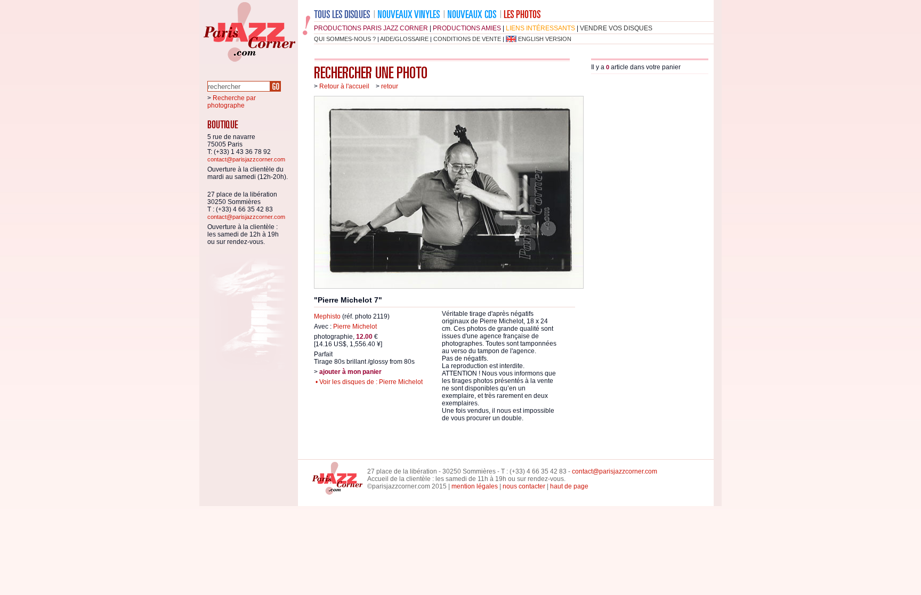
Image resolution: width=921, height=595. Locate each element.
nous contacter (524, 486)
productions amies (467, 28)
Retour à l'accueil (344, 86)
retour (389, 86)
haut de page (569, 486)
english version (544, 39)
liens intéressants (540, 28)
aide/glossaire (404, 39)
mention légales (474, 486)
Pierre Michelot (355, 326)
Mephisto (327, 316)
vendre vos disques (616, 28)
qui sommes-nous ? (345, 39)
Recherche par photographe (231, 101)
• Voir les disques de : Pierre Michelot (368, 382)
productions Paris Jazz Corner (371, 28)
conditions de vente (467, 39)
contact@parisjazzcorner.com (246, 159)
